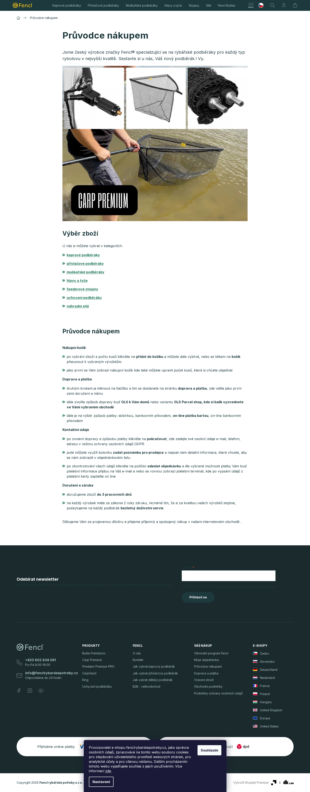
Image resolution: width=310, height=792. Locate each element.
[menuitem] (66, 5)
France (265, 686)
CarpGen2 (89, 673)
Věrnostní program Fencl (211, 653)
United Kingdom (271, 710)
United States (269, 726)
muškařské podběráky (85, 272)
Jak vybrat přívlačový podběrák (155, 673)
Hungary (266, 702)
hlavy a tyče (77, 280)
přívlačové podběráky (85, 263)
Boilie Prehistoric (94, 653)
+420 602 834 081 (40, 660)
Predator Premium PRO (98, 666)
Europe (265, 718)
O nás (137, 653)
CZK (262, 5)
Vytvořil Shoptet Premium (251, 782)
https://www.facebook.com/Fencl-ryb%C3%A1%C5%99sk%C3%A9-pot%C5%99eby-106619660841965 (19, 690)
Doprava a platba (206, 673)
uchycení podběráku (84, 297)
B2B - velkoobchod (146, 686)
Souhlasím (209, 750)
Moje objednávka (206, 660)
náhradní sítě (78, 306)
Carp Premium (92, 660)
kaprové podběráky (83, 255)
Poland (265, 694)
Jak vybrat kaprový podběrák (154, 666)
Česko (264, 653)
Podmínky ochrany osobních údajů (218, 693)
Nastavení (101, 782)
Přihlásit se (198, 597)
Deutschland (268, 669)
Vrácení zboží (204, 680)
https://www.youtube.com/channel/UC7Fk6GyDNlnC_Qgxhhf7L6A (41, 690)
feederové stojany (82, 289)
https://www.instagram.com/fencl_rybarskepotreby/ (30, 690)
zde (108, 771)
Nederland (267, 678)
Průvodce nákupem (208, 666)
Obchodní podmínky (208, 686)
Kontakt (138, 660)
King (85, 680)
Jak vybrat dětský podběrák (153, 680)
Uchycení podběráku (97, 686)
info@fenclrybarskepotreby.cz (51, 673)
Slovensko (267, 661)
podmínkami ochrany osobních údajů (249, 586)
